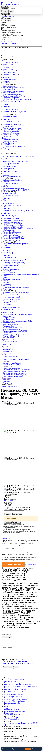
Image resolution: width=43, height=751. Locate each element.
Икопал (5, 76)
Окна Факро (7, 333)
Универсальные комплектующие (14, 188)
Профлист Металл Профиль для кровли (17, 99)
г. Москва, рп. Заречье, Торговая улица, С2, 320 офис (21, 724)
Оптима (6, 202)
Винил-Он (7, 145)
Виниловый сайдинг (10, 141)
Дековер (6, 182)
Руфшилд (6, 83)
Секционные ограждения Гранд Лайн (16, 244)
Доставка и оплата (7, 2)
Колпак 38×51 (8, 252)
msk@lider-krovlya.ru (8, 43)
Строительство (7, 366)
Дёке (4, 151)
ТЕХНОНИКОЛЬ (9, 203)
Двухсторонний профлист (12, 311)
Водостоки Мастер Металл (12, 205)
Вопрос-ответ (6, 538)
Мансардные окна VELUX (12, 328)
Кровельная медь (9, 89)
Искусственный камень (11, 155)
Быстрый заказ (30, 565)
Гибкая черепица (9, 72)
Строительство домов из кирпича (15, 373)
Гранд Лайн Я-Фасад (10, 172)
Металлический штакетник (12, 217)
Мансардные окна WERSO (12, 329)
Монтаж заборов (9, 351)
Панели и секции (9, 289)
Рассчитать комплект (13, 564)
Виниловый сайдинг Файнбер (14, 146)
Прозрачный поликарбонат (12, 130)
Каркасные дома (9, 338)
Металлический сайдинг (12, 160)
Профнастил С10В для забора (13, 225)
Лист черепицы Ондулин (12, 135)
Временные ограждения (11, 279)
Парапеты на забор (9, 257)
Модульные (7, 247)
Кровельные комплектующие (13, 343)
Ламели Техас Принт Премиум (14, 239)
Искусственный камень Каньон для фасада (18, 156)
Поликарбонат (8, 126)
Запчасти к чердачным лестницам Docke (17, 321)
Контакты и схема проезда (10, 4)
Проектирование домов (11, 368)
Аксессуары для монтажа (12, 128)
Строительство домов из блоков (14, 371)
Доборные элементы (10, 62)
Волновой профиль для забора (14, 262)
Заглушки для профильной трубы (15, 301)
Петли (5, 276)
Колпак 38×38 (8, 250)
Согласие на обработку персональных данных (20, 686)
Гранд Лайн (7, 106)
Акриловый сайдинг (10, 140)
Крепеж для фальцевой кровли (14, 88)
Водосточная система (9, 193)
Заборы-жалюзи (8, 230)
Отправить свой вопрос (11, 667)
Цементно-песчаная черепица (13, 125)
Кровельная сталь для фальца (13, 91)
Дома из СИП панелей (11, 336)
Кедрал (5, 185)
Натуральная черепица (11, 121)
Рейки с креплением (10, 294)
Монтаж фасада (8, 349)
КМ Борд (6, 187)
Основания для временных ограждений (17, 287)
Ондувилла (7, 136)
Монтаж (5, 346)
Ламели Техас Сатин (10, 235)
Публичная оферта (10, 688)
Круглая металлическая (11, 195)
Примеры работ (8, 353)
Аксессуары (7, 271)
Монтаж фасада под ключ (13, 696)
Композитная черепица (11, 103)
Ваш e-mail (7, 643)
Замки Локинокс (9, 272)
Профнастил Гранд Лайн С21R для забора (18, 229)
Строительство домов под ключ (13, 334)
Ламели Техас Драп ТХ (11, 234)
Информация (8, 678)
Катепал (6, 78)
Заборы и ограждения (9, 215)
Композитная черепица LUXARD (15, 111)
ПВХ (4, 207)
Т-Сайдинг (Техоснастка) (12, 177)
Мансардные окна (8, 318)
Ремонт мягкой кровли (11, 356)
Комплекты (7, 284)
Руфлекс (6, 81)
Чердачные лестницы (10, 324)
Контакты (6, 380)
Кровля (4, 61)
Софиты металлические (11, 163)
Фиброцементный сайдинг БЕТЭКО (16, 190)
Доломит (6, 175)
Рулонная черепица (10, 79)
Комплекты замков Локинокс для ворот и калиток (21, 274)
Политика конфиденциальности (15, 683)
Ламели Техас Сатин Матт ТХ (14, 237)
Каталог (7, 705)
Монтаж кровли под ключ (13, 694)
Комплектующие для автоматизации (16, 292)
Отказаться (35, 748)
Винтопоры (7, 304)
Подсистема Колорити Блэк (13, 297)
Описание (5, 537)
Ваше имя (6, 639)
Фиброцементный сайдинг (12, 180)
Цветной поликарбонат (11, 131)
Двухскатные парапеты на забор (14, 259)
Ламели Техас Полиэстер (12, 232)
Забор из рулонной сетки (12, 307)
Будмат (5, 118)
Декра (5, 108)
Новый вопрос (7, 637)
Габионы (6, 302)
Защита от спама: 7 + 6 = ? (11, 659)
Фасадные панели (9, 166)
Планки (5, 277)
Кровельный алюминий (11, 93)
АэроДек (6, 104)
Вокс (4, 148)
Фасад (4, 138)
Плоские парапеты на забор (13, 260)
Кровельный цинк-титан (12, 94)
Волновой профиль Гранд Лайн (14, 264)
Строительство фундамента (13, 376)
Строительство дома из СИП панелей (16, 370)
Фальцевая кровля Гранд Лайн (14, 96)
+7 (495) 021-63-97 (7, 41)
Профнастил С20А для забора (13, 227)
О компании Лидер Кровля (14, 679)
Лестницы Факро (9, 326)
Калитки (6, 282)
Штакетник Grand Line (11, 219)
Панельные (7, 245)
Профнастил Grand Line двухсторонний (17, 314)
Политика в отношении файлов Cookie (18, 684)
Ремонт (4, 354)
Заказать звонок (6, 45)
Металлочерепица (9, 66)
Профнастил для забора (11, 222)
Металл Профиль (9, 64)
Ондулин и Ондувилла (11, 133)
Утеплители (7, 344)
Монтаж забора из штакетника (15, 701)
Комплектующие (9, 323)
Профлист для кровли (11, 98)
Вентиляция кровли (10, 341)
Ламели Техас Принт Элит (12, 240)
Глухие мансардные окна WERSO (15, 331)
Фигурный (7, 316)
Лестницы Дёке (8, 319)
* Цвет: (8, 506)
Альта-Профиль (8, 143)
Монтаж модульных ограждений (16, 700)
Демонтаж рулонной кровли (13, 365)
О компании (6, 378)
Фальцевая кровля (9, 86)
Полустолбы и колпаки (11, 266)
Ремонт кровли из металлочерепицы (16, 360)
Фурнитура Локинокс (11, 269)
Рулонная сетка (8, 306)
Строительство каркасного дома (14, 375)
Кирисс (5, 158)
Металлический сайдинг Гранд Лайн (16, 161)
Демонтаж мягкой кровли (12, 363)
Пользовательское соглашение (15, 689)
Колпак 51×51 (8, 254)
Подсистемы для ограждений (13, 296)
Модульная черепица (10, 116)
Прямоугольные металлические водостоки (18, 210)
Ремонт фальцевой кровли (12, 358)
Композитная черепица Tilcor (13, 113)
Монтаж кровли (8, 348)
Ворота (5, 281)
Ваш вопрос (7, 647)
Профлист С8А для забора (12, 224)
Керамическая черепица (11, 123)
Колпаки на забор (9, 249)
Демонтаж (5, 361)
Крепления (7, 286)
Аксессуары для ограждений (13, 299)
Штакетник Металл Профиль (13, 220)
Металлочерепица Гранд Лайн (14, 71)
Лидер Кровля (8, 67)
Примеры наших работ (12, 703)
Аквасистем (7, 197)
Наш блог (6, 381)
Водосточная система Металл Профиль (17, 212)
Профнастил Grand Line (11, 101)
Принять (27, 748)
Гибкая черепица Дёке (11, 74)
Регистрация (5, 15)
